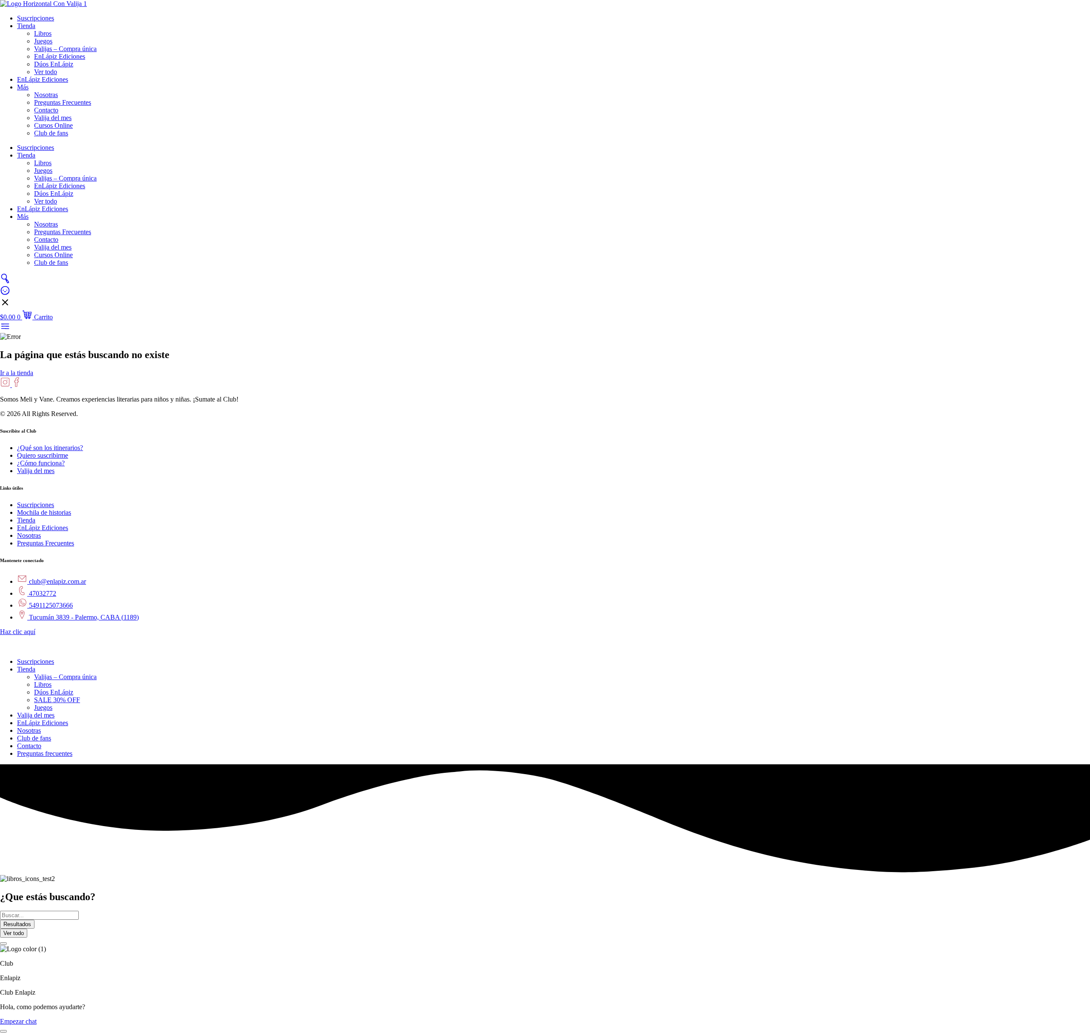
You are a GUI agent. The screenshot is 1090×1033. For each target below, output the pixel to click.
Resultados (17, 924)
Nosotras (46, 94)
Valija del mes (53, 117)
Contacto (46, 110)
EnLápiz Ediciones (59, 56)
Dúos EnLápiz (53, 64)
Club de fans (51, 133)
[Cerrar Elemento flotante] (3, 943)
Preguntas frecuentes (44, 753)
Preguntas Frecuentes (62, 102)
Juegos (43, 41)
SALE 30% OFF (57, 699)
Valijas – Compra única (65, 48)
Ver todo (45, 71)
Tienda (26, 25)
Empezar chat (18, 1021)
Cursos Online (53, 125)
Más (23, 87)
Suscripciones (35, 18)
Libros (43, 33)
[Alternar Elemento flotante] (3, 1031)
